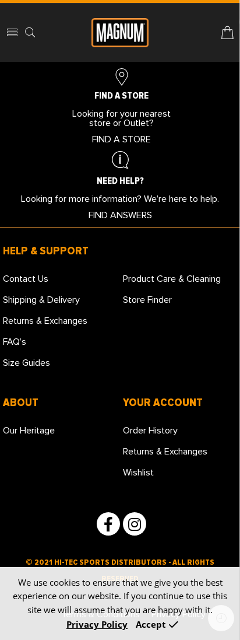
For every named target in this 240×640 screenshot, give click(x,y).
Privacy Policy (97, 624)
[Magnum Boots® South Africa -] (120, 32)
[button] (121, 139)
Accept (151, 624)
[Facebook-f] (108, 524)
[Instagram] (134, 524)
